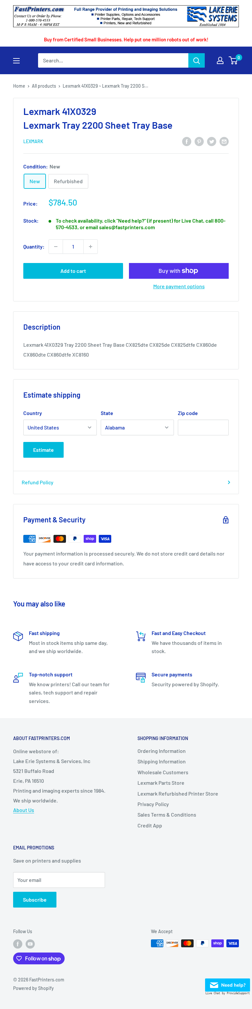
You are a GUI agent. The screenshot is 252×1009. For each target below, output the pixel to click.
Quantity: (34, 246)
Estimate (43, 450)
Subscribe (35, 899)
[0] (233, 60)
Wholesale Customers (162, 772)
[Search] (196, 60)
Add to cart (73, 271)
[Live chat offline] (227, 983)
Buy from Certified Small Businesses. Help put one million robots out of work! (126, 39)
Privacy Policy (153, 804)
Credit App (149, 825)
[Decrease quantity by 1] (56, 246)
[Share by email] (224, 141)
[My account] (220, 60)
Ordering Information (161, 751)
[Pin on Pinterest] (199, 141)
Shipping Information (161, 761)
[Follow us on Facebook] (17, 944)
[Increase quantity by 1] (90, 246)
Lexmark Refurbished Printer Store (177, 793)
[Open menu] (16, 60)
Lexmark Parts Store (160, 782)
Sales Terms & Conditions (166, 814)
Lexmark (33, 141)
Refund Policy (37, 482)
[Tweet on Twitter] (211, 141)
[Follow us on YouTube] (30, 944)
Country (32, 413)
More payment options (179, 286)
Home (19, 86)
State (107, 413)
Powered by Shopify (33, 988)
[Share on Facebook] (186, 141)
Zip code (188, 413)
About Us (23, 810)
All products (44, 86)
